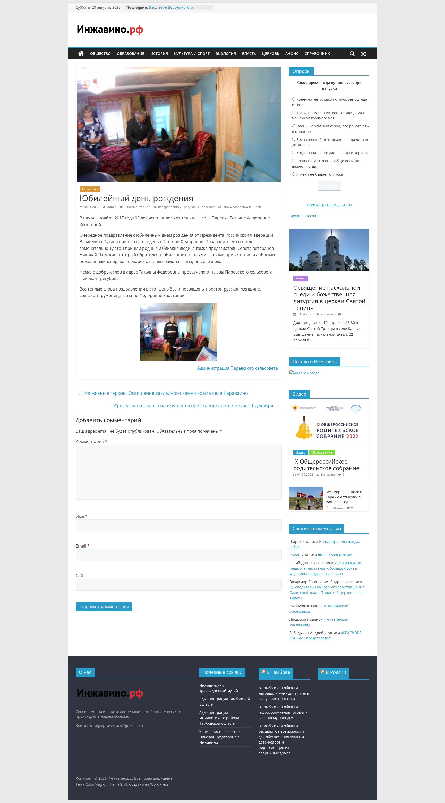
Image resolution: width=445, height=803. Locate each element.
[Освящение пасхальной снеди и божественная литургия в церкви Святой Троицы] (329, 231)
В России (336, 672)
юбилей (255, 206)
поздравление (169, 206)
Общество (100, 53)
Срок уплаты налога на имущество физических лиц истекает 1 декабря (196, 406)
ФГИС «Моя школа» (335, 554)
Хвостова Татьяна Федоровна (224, 206)
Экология (226, 53)
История (159, 53)
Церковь (270, 53)
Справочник (317, 53)
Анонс (291, 53)
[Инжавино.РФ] (110, 683)
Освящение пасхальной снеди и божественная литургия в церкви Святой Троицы (329, 298)
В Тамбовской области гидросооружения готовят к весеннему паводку (283, 712)
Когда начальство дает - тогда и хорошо (332, 152)
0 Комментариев (137, 206)
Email (83, 546)
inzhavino (328, 314)
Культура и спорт (192, 53)
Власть (249, 53)
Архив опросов (302, 215)
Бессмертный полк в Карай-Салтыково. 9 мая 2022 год (344, 496)
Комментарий (91, 441)
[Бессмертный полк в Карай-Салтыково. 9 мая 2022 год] (306, 489)
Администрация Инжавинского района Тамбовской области (219, 718)
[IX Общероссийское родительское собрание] (329, 405)
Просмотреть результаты (329, 204)
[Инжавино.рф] (81, 53)
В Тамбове (278, 672)
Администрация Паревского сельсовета (237, 368)
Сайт (80, 575)
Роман (295, 554)
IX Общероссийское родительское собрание (326, 464)
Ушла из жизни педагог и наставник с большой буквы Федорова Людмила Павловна (325, 568)
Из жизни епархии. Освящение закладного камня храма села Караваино (163, 393)
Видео (300, 452)
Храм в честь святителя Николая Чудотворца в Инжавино (220, 737)
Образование (130, 53)
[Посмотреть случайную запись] (363, 53)
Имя (82, 516)
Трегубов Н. (191, 206)
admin (112, 206)
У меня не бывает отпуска (319, 174)
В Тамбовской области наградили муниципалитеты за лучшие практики (284, 693)
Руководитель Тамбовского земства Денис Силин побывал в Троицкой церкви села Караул (326, 592)
